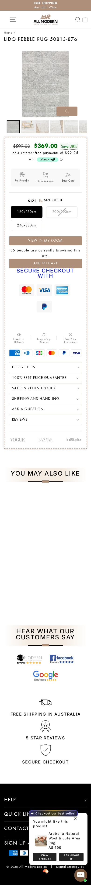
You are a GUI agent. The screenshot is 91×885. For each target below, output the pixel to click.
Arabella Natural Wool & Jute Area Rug (64, 838)
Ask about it (71, 856)
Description (24, 367)
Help (10, 800)
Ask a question (28, 409)
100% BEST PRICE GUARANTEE (39, 378)
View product (45, 856)
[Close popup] (75, 817)
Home (8, 32)
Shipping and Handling (35, 399)
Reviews (20, 419)
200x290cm (61, 212)
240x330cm (26, 225)
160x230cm (26, 212)
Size (45, 201)
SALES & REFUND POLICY (34, 388)
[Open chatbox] (80, 875)
